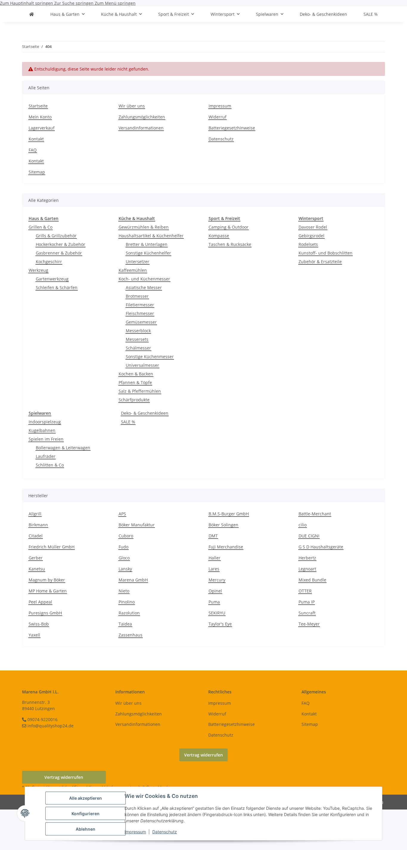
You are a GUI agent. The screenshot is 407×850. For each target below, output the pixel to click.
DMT (213, 536)
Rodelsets (308, 244)
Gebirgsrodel (311, 235)
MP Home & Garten (48, 591)
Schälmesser (138, 348)
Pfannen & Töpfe (135, 382)
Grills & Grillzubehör (56, 235)
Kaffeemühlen (133, 270)
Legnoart (307, 569)
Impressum (135, 831)
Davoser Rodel (313, 227)
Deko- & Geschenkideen (144, 413)
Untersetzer (137, 261)
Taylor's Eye (220, 624)
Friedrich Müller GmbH (51, 547)
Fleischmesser (140, 313)
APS (122, 514)
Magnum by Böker (47, 580)
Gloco (124, 558)
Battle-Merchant (315, 514)
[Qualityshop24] (31, 14)
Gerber (36, 558)
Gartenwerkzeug (52, 279)
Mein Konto (40, 117)
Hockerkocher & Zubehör (60, 244)
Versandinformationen (141, 128)
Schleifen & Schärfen (56, 287)
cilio (303, 525)
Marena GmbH (133, 580)
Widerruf (217, 117)
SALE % (128, 422)
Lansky (125, 569)
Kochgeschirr (49, 261)
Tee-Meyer (309, 624)
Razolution (129, 613)
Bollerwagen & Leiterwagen (63, 447)
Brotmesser (137, 296)
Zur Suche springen (74, 3)
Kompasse (219, 235)
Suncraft (307, 613)
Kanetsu (37, 569)
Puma (214, 602)
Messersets (137, 339)
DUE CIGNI (309, 536)
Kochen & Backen (136, 374)
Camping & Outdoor (228, 227)
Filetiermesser (140, 305)
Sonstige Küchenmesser (150, 356)
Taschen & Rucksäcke (230, 244)
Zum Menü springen (115, 3)
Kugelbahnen (42, 430)
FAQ (33, 150)
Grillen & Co (40, 227)
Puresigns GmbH (45, 613)
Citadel (36, 536)
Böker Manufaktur (137, 525)
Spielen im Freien (46, 439)
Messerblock (138, 330)
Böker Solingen (223, 525)
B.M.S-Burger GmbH (229, 514)
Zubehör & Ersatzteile (320, 261)
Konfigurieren (86, 813)
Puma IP (307, 602)
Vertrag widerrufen (203, 755)
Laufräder (45, 456)
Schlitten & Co (50, 465)
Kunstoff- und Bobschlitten (325, 253)
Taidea (125, 624)
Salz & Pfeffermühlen (140, 391)
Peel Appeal (40, 602)
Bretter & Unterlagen (146, 244)
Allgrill (35, 514)
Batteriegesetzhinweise (232, 128)
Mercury (217, 580)
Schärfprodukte (134, 400)
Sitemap (37, 172)
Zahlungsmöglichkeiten (142, 117)
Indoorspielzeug (45, 422)
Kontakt (36, 139)
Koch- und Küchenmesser (144, 279)
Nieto (124, 591)
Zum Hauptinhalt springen (27, 3)
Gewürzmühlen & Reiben (144, 227)
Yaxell (34, 635)
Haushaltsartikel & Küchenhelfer (151, 235)
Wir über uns (132, 106)
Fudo (123, 547)
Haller (214, 558)
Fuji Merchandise (226, 547)
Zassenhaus (130, 635)
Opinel (215, 591)
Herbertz (307, 558)
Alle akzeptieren (85, 798)
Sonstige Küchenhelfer (148, 253)
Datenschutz (164, 831)
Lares (214, 569)
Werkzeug (38, 270)
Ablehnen (85, 829)
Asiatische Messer (144, 287)
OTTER (305, 591)
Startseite (38, 106)
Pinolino (127, 602)
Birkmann (38, 525)
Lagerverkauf (42, 128)
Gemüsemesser (141, 322)
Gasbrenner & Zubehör (59, 253)
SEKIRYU (217, 613)
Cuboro (126, 536)
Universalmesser (142, 365)
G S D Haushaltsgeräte (321, 547)
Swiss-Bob (39, 624)
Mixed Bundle (312, 580)
